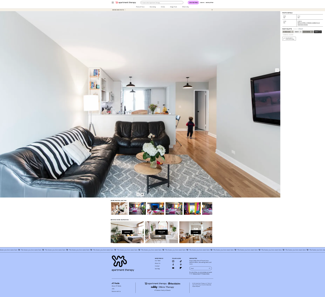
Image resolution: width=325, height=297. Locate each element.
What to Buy (185, 7)
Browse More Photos (118, 10)
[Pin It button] (142, 194)
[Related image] (119, 208)
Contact (157, 266)
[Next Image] (277, 70)
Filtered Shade (286, 31)
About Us (157, 263)
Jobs (113, 289)
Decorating (153, 7)
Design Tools (173, 7)
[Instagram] (173, 261)
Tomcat (316, 31)
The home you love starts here (33, 250)
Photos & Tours (140, 7)
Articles (163, 7)
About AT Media (116, 286)
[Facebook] (173, 265)
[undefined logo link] (126, 3)
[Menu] (113, 3)
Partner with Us (116, 291)
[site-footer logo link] (115, 283)
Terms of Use (196, 273)
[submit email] (209, 268)
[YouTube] (173, 268)
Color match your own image (289, 38)
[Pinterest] (181, 265)
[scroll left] (112, 208)
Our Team (157, 261)
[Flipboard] (181, 268)
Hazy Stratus (306, 31)
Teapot (297, 31)
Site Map (157, 269)
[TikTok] (181, 261)
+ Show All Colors (287, 34)
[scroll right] (211, 208)
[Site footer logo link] (132, 263)
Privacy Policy (205, 273)
